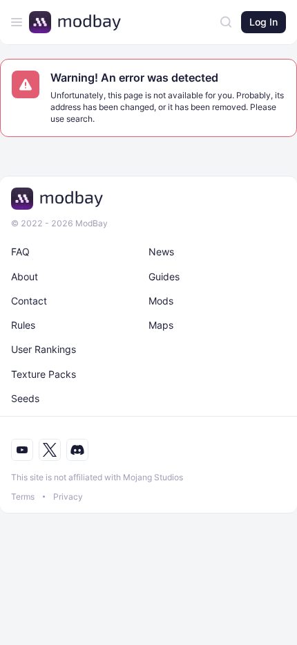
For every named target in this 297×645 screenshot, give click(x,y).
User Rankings (43, 349)
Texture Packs (43, 374)
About (24, 276)
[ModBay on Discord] (77, 450)
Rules (23, 325)
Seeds (25, 398)
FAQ (20, 251)
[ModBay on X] (50, 450)
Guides (164, 276)
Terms (23, 496)
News (161, 251)
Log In (263, 22)
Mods (160, 301)
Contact (29, 301)
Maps (160, 325)
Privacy (68, 496)
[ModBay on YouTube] (22, 450)
